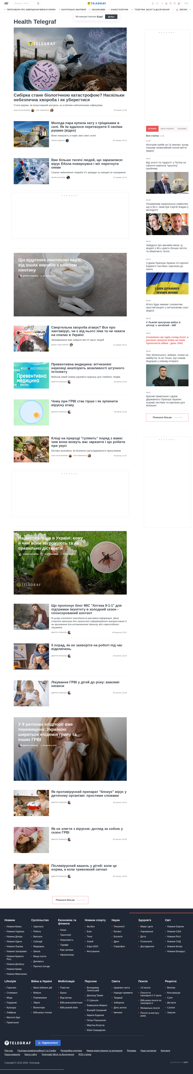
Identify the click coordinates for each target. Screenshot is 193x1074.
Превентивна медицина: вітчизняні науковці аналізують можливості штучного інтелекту (87, 368)
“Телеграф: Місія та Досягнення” (152, 9)
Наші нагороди (148, 1050)
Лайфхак (11, 1012)
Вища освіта (39, 956)
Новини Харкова (15, 931)
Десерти (171, 1002)
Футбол (91, 926)
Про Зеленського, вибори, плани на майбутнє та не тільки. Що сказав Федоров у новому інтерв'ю (167, 358)
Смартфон (119, 946)
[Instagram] (175, 3)
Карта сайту (31, 1054)
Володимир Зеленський (93, 989)
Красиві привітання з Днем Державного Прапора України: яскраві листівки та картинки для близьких (165, 401)
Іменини (118, 1012)
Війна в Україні (41, 981)
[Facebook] (153, 3)
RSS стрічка (85, 1054)
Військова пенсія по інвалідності (150, 1001)
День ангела (120, 1007)
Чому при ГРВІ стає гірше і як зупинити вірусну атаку (84, 403)
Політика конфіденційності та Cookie (37, 1050)
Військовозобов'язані (71, 1002)
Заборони (119, 1002)
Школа (36, 951)
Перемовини (40, 997)
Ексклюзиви (98, 9)
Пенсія (143, 981)
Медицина (38, 946)
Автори (183, 9)
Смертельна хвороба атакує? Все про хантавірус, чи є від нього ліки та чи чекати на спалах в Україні (88, 331)
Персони (91, 981)
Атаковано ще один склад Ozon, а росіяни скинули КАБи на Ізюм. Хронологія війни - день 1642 (167, 340)
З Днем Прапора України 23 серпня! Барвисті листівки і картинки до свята (167, 266)
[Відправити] (38, 3)
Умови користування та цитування (104, 1050)
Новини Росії (174, 936)
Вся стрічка (152, 136)
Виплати (37, 936)
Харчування (146, 931)
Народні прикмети (123, 993)
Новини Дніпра (14, 936)
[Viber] (157, 3)
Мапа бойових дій (42, 987)
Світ (168, 920)
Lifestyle (10, 981)
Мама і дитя (146, 926)
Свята (116, 981)
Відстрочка (66, 997)
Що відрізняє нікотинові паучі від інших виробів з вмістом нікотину (49, 265)
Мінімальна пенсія (150, 1008)
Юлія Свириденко (96, 1030)
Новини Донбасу (15, 964)
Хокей (90, 941)
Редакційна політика (71, 1050)
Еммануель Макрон (97, 1005)
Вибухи (37, 993)
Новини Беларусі (176, 951)
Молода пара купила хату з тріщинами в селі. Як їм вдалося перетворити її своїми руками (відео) (86, 126)
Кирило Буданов (95, 1015)
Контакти (165, 1050)
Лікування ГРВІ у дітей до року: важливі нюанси (85, 684)
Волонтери (39, 1007)
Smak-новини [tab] (167, 129)
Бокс (89, 931)
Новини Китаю (174, 946)
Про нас (9, 1050)
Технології (119, 926)
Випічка (171, 987)
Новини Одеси (14, 941)
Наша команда (12, 1054)
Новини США (174, 931)
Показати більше (65, 900)
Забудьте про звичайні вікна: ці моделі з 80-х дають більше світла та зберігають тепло (166, 248)
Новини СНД (174, 941)
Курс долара (66, 950)
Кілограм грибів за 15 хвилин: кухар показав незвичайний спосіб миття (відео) (167, 147)
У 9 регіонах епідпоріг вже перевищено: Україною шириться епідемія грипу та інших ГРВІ (47, 732)
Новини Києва (14, 926)
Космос (117, 931)
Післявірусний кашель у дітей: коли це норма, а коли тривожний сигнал (84, 867)
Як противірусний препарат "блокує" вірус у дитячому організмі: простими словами (88, 793)
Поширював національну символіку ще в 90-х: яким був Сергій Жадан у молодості (167, 206)
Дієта (143, 936)
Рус (186, 3)
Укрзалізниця (67, 955)
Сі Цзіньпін (92, 1000)
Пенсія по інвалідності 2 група (150, 994)
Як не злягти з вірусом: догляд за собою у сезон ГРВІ (87, 830)
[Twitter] (171, 3)
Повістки (64, 987)
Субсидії (37, 941)
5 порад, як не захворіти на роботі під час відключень (86, 647)
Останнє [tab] (152, 129)
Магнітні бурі (13, 1017)
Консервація (173, 993)
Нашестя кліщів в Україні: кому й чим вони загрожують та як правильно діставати (50, 543)
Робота (37, 931)
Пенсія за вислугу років (149, 1014)
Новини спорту (95, 920)
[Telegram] (162, 3)
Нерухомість (66, 940)
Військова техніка (42, 1012)
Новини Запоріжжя (17, 951)
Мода (9, 997)
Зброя (36, 1002)
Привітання (13, 1022)
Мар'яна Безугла (95, 1025)
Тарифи (64, 945)
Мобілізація (66, 981)
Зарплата (38, 926)
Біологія (118, 936)
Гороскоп (11, 987)
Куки (99, 16)
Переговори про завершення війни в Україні (31, 9)
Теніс (89, 936)
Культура (11, 1007)
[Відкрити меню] (6, 3)
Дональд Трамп (95, 995)
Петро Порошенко (96, 1020)
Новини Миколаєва (17, 974)
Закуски (171, 1012)
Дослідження (147, 946)
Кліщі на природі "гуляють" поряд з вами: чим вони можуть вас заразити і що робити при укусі (88, 442)
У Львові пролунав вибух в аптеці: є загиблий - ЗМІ (163, 324)
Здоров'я (144, 920)
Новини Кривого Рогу (15, 957)
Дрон (116, 941)
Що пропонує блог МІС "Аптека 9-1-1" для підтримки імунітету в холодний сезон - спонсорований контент (86, 609)
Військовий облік (69, 1007)
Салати (171, 1007)
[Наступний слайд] (190, 10)
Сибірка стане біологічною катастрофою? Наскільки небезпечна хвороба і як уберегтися (69, 97)
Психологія (146, 941)
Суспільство (40, 920)
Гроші (63, 930)
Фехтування (93, 951)
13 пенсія (145, 987)
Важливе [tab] (182, 129)
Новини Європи (175, 926)
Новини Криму (14, 969)
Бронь (63, 993)
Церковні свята (122, 987)
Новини (10, 920)
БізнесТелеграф (119, 9)
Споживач (12, 993)
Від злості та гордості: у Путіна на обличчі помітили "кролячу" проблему (166, 165)
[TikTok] (179, 3)
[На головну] (96, 3)
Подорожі (12, 1002)
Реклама (131, 1050)
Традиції (118, 997)
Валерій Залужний (96, 1010)
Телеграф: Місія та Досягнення (58, 1054)
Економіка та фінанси (67, 922)
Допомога (38, 961)
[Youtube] (166, 3)
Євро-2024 (92, 946)
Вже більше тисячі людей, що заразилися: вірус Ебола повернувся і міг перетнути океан (87, 163)
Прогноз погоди (41, 966)
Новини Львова (15, 946)
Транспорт (65, 935)
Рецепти (170, 981)
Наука (116, 920)
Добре (111, 17)
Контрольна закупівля (73, 9)
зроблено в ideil (179, 1062)
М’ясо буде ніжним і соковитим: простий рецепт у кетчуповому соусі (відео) (167, 307)
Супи (170, 997)
